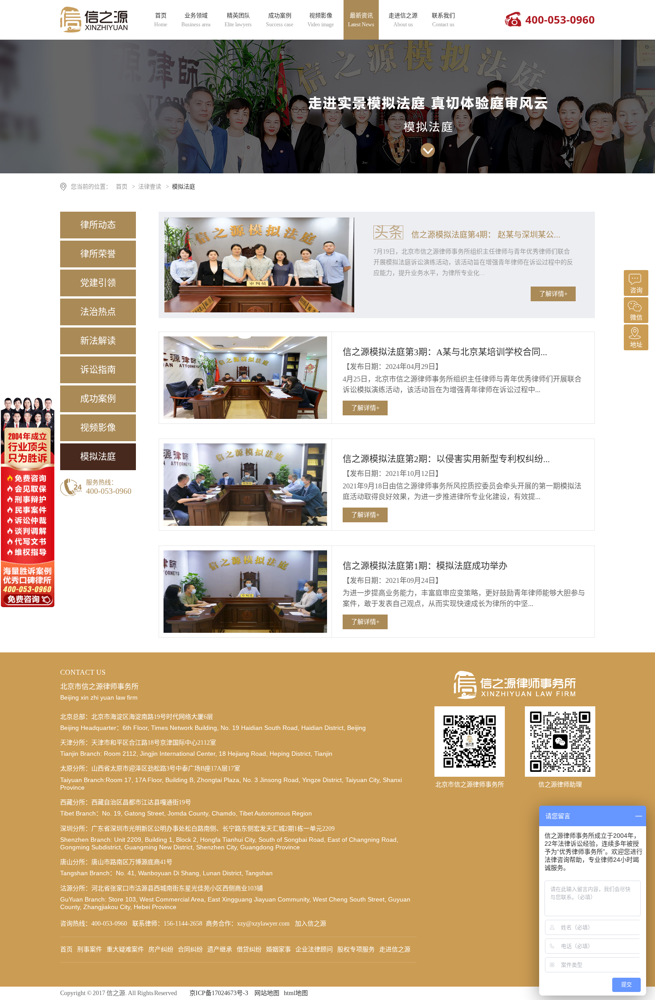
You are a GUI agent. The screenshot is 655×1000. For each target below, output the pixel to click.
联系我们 (443, 20)
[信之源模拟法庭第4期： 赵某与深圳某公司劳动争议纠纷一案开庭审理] (259, 310)
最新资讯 (361, 20)
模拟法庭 (183, 186)
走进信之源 (403, 20)
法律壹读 (149, 186)
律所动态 (98, 225)
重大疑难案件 (125, 949)
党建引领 (98, 283)
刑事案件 (89, 949)
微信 (636, 317)
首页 (160, 20)
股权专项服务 (356, 949)
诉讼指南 (98, 370)
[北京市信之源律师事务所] (94, 30)
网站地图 (266, 993)
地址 (636, 344)
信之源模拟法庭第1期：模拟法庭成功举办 (425, 566)
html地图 (296, 993)
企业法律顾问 (314, 949)
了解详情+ (553, 294)
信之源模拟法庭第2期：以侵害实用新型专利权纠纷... (446, 459)
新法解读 (98, 341)
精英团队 (238, 20)
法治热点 (98, 312)
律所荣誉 (98, 254)
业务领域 (195, 20)
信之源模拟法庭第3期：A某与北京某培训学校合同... (445, 352)
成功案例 (279, 20)
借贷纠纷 (249, 949)
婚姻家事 (278, 949)
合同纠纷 (190, 949)
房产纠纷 (160, 949)
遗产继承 (219, 949)
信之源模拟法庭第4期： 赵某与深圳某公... (486, 234)
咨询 (636, 290)
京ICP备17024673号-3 (218, 993)
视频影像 (320, 20)
